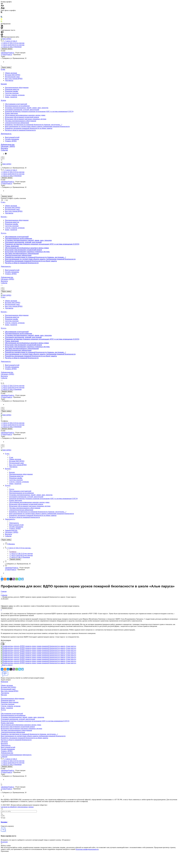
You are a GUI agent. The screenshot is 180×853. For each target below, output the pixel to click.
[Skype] (19, 579)
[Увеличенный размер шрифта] (2, 8)
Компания (4, 682)
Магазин (4, 695)
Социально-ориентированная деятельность (16, 755)
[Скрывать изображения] (2, 28)
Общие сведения (11, 73)
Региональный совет (12, 77)
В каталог (4, 842)
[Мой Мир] (8, 579)
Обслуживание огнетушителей (16, 104)
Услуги (3, 100)
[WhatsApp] (16, 579)
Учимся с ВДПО (11, 141)
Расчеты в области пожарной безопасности (20, 130)
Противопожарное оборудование (17, 87)
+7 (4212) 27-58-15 (10, 41)
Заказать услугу (7, 608)
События (4, 150)
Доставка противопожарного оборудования (20, 121)
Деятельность (6, 134)
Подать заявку (6, 67)
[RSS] (1, 581)
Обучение (4, 741)
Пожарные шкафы (11, 91)
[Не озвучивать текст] (2, 35)
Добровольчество (7, 144)
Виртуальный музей (12, 137)
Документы (9, 80)
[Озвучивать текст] (2, 32)
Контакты (4, 148)
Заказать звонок (7, 49)
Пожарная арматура (12, 89)
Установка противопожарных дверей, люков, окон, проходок (26, 108)
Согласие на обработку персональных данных (17, 807)
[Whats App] (6, 154)
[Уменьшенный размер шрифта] (2, 3)
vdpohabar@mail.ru (7, 53)
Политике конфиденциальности (87, 849)
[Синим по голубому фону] (1, 17)
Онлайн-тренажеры (12, 139)
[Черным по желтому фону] (1, 19)
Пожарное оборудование (9, 702)
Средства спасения (11, 93)
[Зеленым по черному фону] (1, 22)
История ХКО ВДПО (12, 75)
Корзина (4, 822)
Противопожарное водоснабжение (17, 106)
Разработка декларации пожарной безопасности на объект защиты (28, 128)
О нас (3, 69)
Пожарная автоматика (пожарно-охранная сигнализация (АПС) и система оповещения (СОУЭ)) (39, 111)
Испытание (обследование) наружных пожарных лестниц (25, 119)
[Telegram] (22, 579)
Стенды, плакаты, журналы (15, 95)
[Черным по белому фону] (1, 13)
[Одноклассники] (5, 579)
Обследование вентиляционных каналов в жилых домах (25, 115)
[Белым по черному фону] (1, 15)
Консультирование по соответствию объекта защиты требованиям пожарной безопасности (37, 126)
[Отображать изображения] (2, 26)
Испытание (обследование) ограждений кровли (22, 117)
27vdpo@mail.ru (6, 54)
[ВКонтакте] (2, 579)
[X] (11, 579)
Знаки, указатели (11, 97)
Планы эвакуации (11, 113)
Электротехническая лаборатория (17, 123)
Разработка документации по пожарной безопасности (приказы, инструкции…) (33, 124)
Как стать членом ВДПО (13, 78)
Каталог (4, 84)
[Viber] (13, 579)
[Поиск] (2, 157)
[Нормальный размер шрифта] (2, 6)
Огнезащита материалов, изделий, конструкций (22, 109)
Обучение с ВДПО (8, 146)
